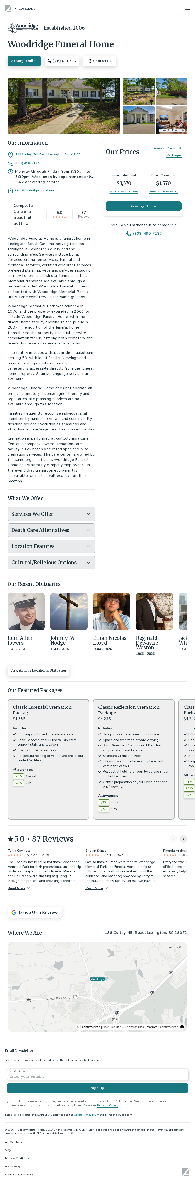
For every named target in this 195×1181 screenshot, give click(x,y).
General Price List (167, 148)
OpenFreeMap (111, 1027)
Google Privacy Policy (86, 1115)
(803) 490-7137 (27, 163)
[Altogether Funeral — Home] (8, 8)
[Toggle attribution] (182, 1027)
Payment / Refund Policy (19, 1174)
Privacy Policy (107, 1105)
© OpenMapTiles (133, 1027)
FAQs (8, 1150)
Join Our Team (13, 1142)
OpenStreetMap (168, 1027)
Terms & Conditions (17, 1158)
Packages (174, 155)
